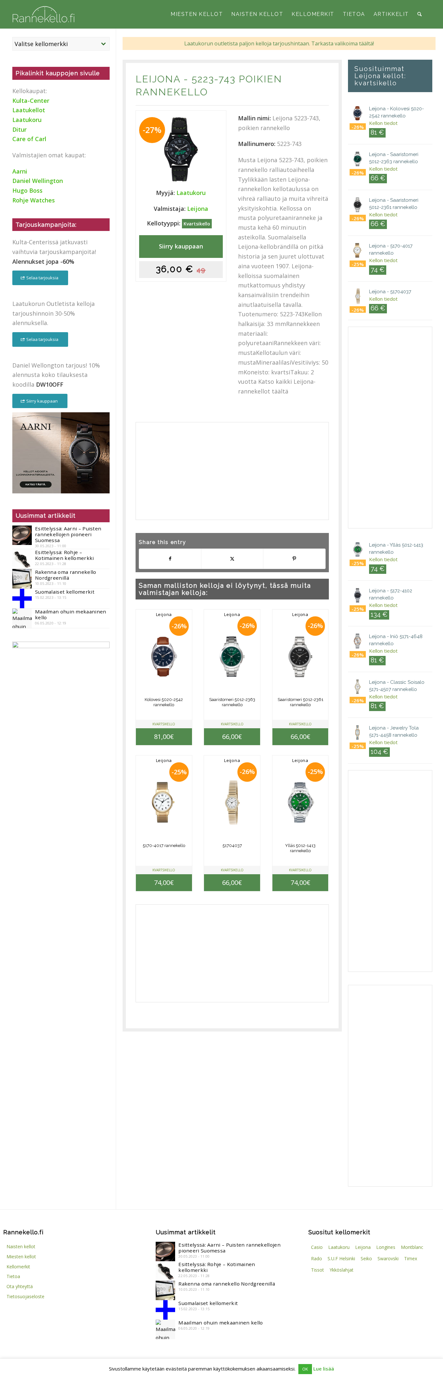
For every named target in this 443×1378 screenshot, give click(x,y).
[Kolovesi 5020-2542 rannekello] (164, 656)
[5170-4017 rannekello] (164, 802)
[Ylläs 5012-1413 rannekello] (300, 802)
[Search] (419, 14)
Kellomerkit (18, 1266)
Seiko (366, 1258)
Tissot (317, 1270)
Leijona (158, 79)
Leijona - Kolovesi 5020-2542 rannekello (396, 112)
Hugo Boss (27, 190)
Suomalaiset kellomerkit (64, 591)
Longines (385, 1247)
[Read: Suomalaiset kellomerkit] (22, 598)
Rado (316, 1258)
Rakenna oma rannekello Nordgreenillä (65, 575)
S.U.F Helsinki (341, 1258)
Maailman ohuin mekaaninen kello (70, 614)
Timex (410, 1258)
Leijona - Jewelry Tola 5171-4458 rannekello (394, 731)
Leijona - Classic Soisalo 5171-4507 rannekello (397, 685)
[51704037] (232, 802)
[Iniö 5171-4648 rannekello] (358, 642)
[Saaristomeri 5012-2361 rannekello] (300, 656)
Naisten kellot (20, 1246)
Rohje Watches (33, 200)
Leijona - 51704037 (390, 292)
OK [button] (305, 1369)
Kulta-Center (30, 100)
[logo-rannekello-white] (43, 14)
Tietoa (13, 1276)
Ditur (19, 129)
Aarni (19, 171)
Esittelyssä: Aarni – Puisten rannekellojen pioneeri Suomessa (68, 534)
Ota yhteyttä (19, 1286)
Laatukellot (28, 110)
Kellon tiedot (383, 123)
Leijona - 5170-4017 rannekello (391, 249)
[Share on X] (232, 559)
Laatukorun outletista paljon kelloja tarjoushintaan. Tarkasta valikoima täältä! (279, 43)
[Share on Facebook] (170, 559)
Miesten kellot (21, 1256)
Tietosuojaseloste (25, 1296)
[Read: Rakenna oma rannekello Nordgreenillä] (22, 578)
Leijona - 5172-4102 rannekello (390, 594)
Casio (317, 1247)
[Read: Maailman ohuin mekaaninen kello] (22, 618)
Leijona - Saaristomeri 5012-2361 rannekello (393, 203)
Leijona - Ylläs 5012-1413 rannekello (396, 548)
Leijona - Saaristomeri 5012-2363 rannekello (393, 157)
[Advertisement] (232, 471)
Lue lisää (323, 1368)
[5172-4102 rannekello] (358, 596)
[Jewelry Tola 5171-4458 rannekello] (358, 733)
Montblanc (412, 1247)
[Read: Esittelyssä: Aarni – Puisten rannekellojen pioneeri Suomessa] (22, 535)
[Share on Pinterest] (294, 559)
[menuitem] (196, 14)
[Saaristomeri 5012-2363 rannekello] (232, 656)
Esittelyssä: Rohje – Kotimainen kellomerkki (64, 555)
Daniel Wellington (37, 181)
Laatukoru (191, 193)
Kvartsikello (197, 224)
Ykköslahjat (341, 1270)
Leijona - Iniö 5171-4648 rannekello (396, 640)
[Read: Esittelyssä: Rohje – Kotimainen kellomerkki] (22, 559)
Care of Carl (29, 139)
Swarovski (388, 1258)
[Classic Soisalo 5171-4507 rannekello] (358, 688)
